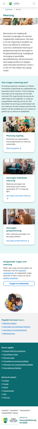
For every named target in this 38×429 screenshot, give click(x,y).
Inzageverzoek (8, 391)
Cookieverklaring (25, 410)
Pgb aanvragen (8, 358)
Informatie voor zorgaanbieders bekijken (18, 365)
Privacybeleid (14, 410)
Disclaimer (5, 410)
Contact (6, 381)
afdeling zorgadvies (10, 278)
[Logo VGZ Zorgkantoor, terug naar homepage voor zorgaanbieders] (14, 3)
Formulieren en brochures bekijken (16, 361)
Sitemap (15, 413)
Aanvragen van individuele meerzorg (16, 327)
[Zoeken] (34, 3)
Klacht (5, 387)
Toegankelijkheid (7, 413)
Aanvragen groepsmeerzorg (16, 241)
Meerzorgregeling (12, 148)
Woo (5, 394)
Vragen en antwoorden (19, 283)
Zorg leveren (8, 9)
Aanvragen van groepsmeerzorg (15, 330)
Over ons (6, 398)
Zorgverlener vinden (10, 355)
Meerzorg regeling (9, 323)
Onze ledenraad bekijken (12, 368)
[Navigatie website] (4, 3)
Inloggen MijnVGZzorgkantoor (14, 351)
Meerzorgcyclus (9, 334)
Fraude (5, 384)
